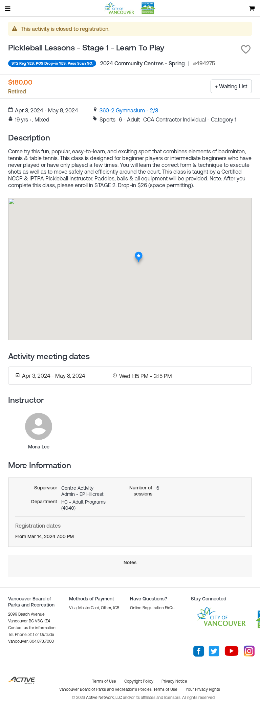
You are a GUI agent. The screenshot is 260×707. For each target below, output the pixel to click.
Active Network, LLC (104, 697)
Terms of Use (165, 689)
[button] (246, 49)
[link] (129, 110)
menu (8, 8)
